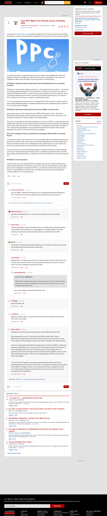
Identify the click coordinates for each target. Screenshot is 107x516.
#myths (14, 176)
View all (99, 121)
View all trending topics (13, 453)
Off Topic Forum (81, 153)
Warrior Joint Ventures (82, 151)
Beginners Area (23, 410)
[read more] (26, 403)
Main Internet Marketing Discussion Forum (87, 127)
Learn (37, 2)
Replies (11, 405)
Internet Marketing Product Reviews (85, 145)
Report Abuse (24, 514)
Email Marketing (81, 135)
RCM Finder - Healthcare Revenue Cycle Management (30, 379)
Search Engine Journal (23, 34)
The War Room (41, 514)
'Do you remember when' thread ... (21, 442)
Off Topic (21, 399)
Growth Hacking (81, 137)
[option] (88, 91)
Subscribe (29, 27)
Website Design (80, 150)
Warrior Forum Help (81, 156)
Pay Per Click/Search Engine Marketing (86, 133)
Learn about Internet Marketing (61, 512)
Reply (66, 183)
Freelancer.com (90, 512)
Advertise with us (58, 514)
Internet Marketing (25, 433)
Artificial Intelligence (82, 128)
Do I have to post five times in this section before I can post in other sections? (37, 409)
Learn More (88, 114)
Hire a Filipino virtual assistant (16, 203)
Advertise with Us (65, 15)
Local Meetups (80, 154)
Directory (72, 512)
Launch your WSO (88, 33)
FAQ (22, 512)
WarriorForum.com (82, 27)
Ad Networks (80, 132)
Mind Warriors (80, 146)
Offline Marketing (81, 140)
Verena (79, 23)
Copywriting (79, 141)
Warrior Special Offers (42, 512)
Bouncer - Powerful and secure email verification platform (87, 99)
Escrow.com (89, 514)
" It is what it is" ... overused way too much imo (25, 398)
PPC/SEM (23, 27)
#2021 (8, 176)
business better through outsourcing (42, 203)
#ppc (19, 176)
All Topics (79, 125)
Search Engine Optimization (83, 130)
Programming (80, 148)
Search (67, 2)
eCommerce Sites (81, 143)
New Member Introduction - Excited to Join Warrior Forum (29, 418)
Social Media (80, 138)
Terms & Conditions (74, 514)
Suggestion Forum (81, 158)
